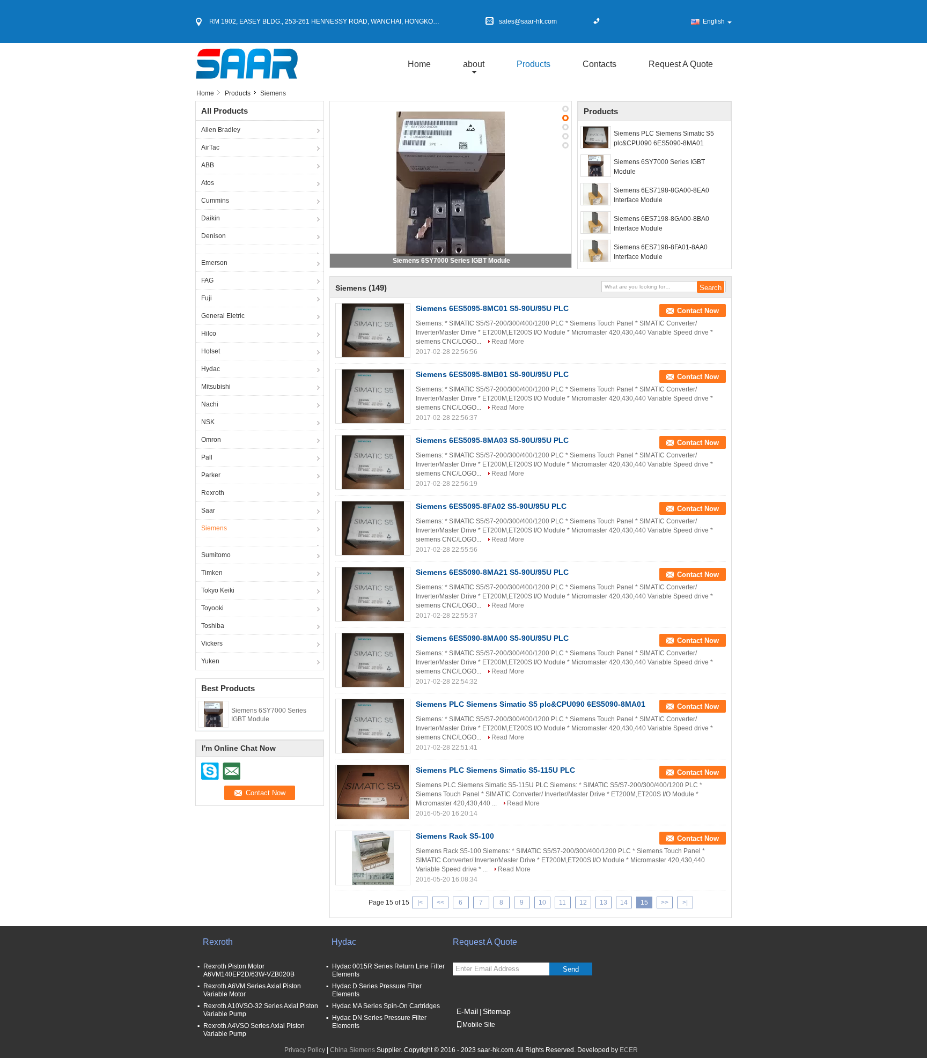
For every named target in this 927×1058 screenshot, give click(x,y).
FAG (207, 280)
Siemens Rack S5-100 (455, 836)
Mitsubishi (216, 386)
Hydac (210, 369)
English (714, 21)
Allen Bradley (220, 130)
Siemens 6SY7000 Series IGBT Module (451, 260)
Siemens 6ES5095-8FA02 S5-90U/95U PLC (491, 506)
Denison (213, 236)
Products (533, 64)
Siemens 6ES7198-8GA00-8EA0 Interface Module (661, 195)
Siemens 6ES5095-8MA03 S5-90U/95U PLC (492, 440)
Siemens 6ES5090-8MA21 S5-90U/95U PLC (492, 572)
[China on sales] (259, 249)
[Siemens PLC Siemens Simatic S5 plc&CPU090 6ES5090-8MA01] (595, 137)
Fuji (206, 298)
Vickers (212, 643)
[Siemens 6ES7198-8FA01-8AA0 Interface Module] (595, 251)
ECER (629, 1050)
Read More (507, 341)
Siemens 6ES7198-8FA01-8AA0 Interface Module (661, 252)
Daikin (210, 218)
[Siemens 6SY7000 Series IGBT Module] (213, 713)
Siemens (214, 528)
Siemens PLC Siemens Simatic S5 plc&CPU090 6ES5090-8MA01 (664, 138)
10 (542, 902)
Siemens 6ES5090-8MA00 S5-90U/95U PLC (492, 638)
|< (420, 902)
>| (685, 902)
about (473, 64)
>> (664, 902)
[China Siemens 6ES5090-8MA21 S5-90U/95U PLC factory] (372, 594)
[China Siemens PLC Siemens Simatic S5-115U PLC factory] (372, 792)
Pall (206, 457)
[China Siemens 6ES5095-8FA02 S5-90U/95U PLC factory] (372, 528)
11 (562, 902)
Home (419, 64)
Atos (207, 183)
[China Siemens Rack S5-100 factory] (372, 858)
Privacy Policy (304, 1050)
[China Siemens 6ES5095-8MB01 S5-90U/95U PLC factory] (372, 396)
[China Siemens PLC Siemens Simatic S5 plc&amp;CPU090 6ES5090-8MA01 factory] (372, 726)
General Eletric (223, 316)
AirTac (210, 147)
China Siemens (352, 1050)
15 (644, 902)
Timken (212, 572)
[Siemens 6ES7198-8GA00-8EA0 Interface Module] (595, 194)
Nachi (209, 404)
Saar (208, 510)
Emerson (214, 263)
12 (583, 902)
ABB (207, 165)
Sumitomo (216, 555)
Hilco (208, 333)
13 (603, 902)
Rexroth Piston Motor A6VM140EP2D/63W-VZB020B (249, 970)
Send (571, 969)
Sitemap (497, 1011)
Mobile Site (478, 1025)
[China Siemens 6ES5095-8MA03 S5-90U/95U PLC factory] (372, 462)
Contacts (599, 64)
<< (440, 902)
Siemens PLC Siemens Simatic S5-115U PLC (495, 770)
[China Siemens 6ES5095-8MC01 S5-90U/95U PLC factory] (372, 330)
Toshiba (212, 626)
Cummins (215, 200)
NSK (208, 422)
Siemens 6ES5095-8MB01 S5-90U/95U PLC (492, 374)
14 (624, 902)
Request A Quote (681, 64)
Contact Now (698, 311)
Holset (210, 351)
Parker (210, 475)
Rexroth (212, 493)
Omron (211, 439)
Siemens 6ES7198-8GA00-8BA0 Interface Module (661, 223)
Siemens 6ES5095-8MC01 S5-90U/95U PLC (492, 308)
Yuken (210, 661)
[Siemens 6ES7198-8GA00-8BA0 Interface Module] (595, 222)
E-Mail (467, 1011)
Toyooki (212, 608)
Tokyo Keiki (217, 590)
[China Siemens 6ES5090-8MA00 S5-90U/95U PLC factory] (372, 660)
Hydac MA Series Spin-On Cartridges (386, 1006)
